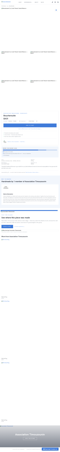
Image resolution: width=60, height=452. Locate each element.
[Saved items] (55, 2)
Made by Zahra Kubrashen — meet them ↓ (16, 141)
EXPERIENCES (28, 2)
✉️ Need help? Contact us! (50, 449)
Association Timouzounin (35, 181)
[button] (30, 29)
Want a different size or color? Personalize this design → (30, 128)
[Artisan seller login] (52, 2)
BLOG (42, 2)
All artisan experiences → (19, 226)
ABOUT (36, 2)
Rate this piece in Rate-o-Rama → (32, 172)
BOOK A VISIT (7, 226)
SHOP (20, 2)
